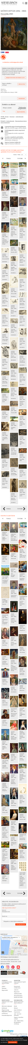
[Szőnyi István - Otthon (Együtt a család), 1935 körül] (23, 412)
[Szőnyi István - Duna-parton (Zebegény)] (14, 165)
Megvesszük (5, 990)
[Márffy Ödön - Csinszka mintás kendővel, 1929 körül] (14, 768)
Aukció (3, 986)
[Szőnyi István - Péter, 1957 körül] (5, 206)
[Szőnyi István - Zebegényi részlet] (5, 165)
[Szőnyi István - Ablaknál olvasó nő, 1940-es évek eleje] (14, 222)
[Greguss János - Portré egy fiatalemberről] (14, 527)
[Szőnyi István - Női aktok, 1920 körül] (23, 294)
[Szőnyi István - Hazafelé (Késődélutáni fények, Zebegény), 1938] (23, 164)
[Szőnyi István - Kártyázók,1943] (5, 250)
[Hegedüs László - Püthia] (5, 549)
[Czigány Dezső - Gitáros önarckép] (23, 747)
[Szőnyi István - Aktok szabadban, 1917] (23, 432)
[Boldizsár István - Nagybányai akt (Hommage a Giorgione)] (5, 610)
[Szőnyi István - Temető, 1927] (14, 403)
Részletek (5, 1042)
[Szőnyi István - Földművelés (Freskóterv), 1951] (23, 183)
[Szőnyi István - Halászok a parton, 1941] (5, 373)
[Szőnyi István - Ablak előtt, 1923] (14, 201)
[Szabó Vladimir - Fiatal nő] (5, 592)
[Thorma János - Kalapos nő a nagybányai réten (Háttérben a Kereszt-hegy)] (5, 844)
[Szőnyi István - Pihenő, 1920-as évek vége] (5, 330)
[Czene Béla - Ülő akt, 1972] (5, 800)
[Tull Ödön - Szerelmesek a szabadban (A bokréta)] (5, 570)
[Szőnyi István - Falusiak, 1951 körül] (23, 466)
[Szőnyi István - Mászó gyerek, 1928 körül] (14, 301)
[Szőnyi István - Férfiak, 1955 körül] (23, 484)
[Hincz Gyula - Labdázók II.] (5, 693)
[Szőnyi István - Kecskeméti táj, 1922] (5, 408)
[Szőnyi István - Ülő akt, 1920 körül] (5, 266)
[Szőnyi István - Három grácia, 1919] (14, 343)
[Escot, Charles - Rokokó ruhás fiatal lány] (23, 724)
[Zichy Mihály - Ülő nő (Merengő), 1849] (23, 789)
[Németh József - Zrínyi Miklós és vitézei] (5, 526)
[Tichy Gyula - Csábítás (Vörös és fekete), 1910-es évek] (14, 606)
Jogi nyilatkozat (18, 1010)
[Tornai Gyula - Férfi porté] (5, 714)
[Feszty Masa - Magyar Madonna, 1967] (5, 734)
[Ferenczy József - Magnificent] (23, 616)
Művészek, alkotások (7, 1006)
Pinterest (13, 969)
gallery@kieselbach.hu (13, 959)
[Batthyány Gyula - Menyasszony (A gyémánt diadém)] (14, 701)
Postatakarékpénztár (7, 1015)
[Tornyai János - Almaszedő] (14, 548)
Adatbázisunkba (18, 993)
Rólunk (16, 1008)
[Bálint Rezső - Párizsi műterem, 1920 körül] (23, 846)
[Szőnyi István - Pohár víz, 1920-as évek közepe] (5, 311)
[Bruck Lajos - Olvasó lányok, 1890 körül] (14, 631)
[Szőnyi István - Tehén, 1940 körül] (23, 312)
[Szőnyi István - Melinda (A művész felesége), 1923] (23, 391)
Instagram (7, 969)
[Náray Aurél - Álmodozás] (14, 793)
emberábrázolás (19, 116)
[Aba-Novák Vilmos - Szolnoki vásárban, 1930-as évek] (5, 756)
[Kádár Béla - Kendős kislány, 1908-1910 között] (14, 725)
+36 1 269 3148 (4, 959)
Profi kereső (5, 1013)
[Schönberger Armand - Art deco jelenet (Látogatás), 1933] (23, 589)
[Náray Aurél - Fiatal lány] (5, 633)
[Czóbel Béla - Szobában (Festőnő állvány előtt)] (5, 652)
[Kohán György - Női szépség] (23, 640)
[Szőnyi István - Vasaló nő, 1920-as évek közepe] (5, 288)
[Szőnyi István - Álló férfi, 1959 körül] (14, 485)
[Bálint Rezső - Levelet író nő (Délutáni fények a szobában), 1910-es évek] (5, 821)
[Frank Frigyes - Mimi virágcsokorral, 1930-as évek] (23, 544)
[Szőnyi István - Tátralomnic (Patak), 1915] (14, 440)
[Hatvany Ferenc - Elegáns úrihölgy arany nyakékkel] (14, 814)
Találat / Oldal (16, 154)
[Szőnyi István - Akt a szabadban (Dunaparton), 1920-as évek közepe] (5, 227)
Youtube (18, 969)
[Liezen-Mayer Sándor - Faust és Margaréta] (5, 777)
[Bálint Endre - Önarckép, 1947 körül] (23, 661)
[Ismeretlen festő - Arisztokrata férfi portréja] (23, 828)
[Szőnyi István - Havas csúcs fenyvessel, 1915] (5, 451)
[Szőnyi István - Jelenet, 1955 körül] (5, 474)
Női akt (7, 116)
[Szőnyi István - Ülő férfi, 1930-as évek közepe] (14, 384)
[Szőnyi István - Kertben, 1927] (14, 243)
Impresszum (17, 1012)
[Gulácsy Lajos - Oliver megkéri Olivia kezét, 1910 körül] (14, 854)
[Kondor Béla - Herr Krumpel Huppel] (14, 565)
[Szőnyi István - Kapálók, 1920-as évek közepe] (14, 258)
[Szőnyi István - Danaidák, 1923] (23, 450)
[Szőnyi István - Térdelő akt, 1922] (23, 332)
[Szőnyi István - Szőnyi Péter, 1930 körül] (23, 201)
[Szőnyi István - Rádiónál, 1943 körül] (14, 366)
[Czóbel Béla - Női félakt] (5, 869)
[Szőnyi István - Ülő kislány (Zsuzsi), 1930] (14, 462)
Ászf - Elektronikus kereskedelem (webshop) (18, 1022)
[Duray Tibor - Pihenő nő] (23, 681)
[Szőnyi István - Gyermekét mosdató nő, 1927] (5, 426)
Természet (12, 116)
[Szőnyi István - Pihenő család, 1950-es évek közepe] (23, 222)
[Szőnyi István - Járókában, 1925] (5, 352)
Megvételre (17, 991)
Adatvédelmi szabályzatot (17, 921)
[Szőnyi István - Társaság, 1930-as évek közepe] (14, 320)
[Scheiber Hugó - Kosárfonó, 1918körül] (23, 566)
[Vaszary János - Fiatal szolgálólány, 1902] (23, 700)
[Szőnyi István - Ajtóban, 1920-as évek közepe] (23, 247)
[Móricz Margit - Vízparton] (5, 673)
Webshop (4, 988)
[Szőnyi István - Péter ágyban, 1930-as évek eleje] (23, 370)
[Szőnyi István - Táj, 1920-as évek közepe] (23, 352)
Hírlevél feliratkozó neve (6, 911)
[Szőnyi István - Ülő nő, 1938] (14, 281)
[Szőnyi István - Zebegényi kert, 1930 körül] (5, 390)
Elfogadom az (13, 921)
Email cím (4, 916)
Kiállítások (4, 1008)
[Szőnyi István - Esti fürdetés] (5, 185)
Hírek (15, 1006)
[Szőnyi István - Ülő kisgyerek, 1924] (23, 272)
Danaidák (3, 118)
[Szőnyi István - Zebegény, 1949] (14, 419)
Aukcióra (16, 989)
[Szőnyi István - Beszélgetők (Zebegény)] (14, 182)
